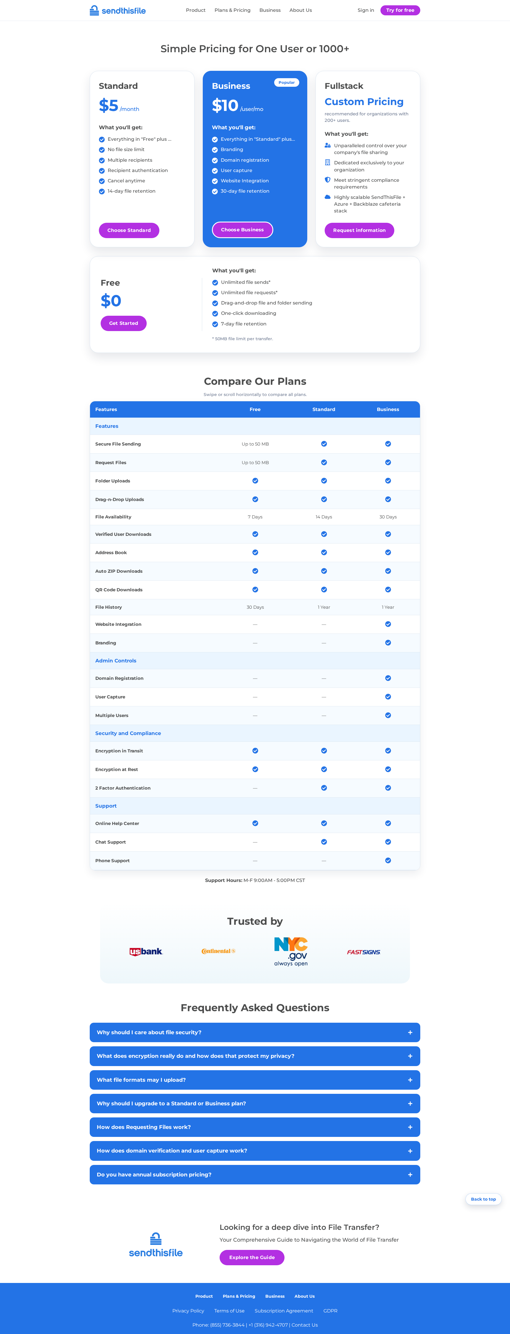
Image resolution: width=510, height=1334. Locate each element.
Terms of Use (229, 1311)
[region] (255, 635)
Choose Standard (129, 230)
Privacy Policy (188, 1311)
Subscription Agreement (284, 1311)
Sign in (366, 10)
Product (196, 10)
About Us (301, 10)
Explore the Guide (252, 1257)
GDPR (330, 1311)
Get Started (123, 323)
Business (270, 10)
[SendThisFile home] (118, 10)
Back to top (483, 1199)
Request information (359, 230)
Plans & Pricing (233, 10)
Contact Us (305, 1325)
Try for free (400, 10)
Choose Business (242, 230)
